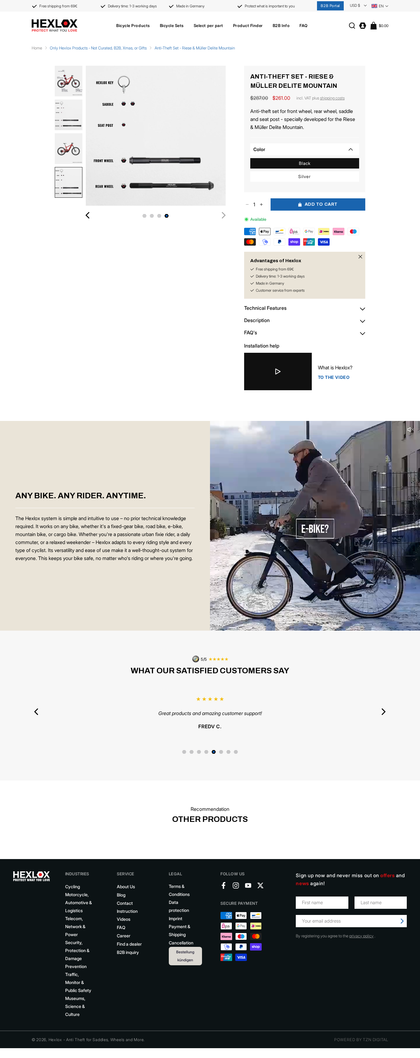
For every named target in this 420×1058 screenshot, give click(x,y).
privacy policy (361, 943)
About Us (126, 894)
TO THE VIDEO (334, 377)
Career (123, 943)
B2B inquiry (128, 959)
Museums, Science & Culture (75, 1013)
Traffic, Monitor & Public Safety (78, 989)
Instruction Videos (127, 922)
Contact (125, 910)
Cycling (72, 894)
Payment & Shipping (179, 937)
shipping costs (332, 97)
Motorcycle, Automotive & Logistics (78, 909)
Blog (121, 902)
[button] (133, 25)
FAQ (121, 934)
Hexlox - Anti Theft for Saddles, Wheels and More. (97, 1046)
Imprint (175, 925)
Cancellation (181, 950)
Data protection (179, 913)
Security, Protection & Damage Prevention (77, 961)
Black (305, 163)
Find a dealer (129, 951)
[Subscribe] (402, 928)
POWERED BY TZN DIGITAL (361, 1046)
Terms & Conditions (179, 897)
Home (37, 47)
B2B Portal (330, 5)
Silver (304, 176)
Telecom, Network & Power (75, 933)
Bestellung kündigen (185, 963)
